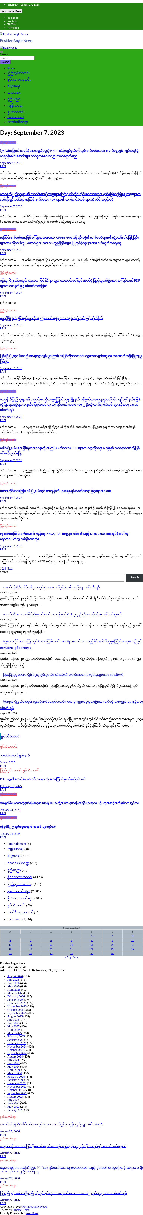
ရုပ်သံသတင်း (16, 112)
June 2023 (13, 1103)
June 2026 (13, 983)
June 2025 (13, 1023)
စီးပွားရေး (13, 86)
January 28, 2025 (10, 809)
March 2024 (14, 1073)
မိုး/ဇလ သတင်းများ (20, 898)
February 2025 (16, 1036)
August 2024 (15, 1056)
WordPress (32, 1213)
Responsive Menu (11, 11)
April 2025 (13, 1029)
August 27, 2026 (10, 1131)
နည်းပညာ (13, 99)
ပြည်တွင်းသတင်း (18, 73)
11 (10, 944)
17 (132, 944)
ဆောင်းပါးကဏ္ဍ (17, 121)
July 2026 (13, 979)
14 (71, 944)
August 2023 (15, 1096)
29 (92, 953)
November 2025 (17, 1006)
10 (132, 940)
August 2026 (15, 976)
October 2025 (15, 1009)
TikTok (11, 24)
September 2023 (17, 1093)
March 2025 (14, 1033)
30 (112, 953)
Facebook (13, 27)
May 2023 (13, 1106)
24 (132, 949)
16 (112, 944)
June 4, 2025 (7, 762)
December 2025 (16, 1003)
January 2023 (15, 1110)
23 (112, 949)
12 (30, 944)
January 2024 (15, 1079)
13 (51, 944)
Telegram (12, 17)
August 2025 (15, 1016)
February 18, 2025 (11, 786)
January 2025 (15, 1039)
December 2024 (16, 1043)
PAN (3, 166)
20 (51, 949)
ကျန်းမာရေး (15, 105)
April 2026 (13, 989)
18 (10, 949)
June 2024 (13, 1063)
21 (71, 949)
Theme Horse (21, 1209)
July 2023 (13, 1100)
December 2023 (16, 1083)
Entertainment (15, 117)
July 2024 (13, 1059)
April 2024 (13, 1069)
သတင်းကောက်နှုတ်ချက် (15, 755)
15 (92, 944)
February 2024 (16, 1076)
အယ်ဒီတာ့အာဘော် (20, 912)
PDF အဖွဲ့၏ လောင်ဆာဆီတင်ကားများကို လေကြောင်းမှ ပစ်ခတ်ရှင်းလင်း (43, 779)
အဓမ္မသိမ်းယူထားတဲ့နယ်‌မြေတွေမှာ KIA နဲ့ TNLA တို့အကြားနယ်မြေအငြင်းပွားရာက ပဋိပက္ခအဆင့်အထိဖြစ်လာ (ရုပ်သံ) (69, 803)
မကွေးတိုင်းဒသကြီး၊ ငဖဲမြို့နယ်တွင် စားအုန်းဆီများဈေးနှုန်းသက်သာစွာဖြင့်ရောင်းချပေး (55, 490)
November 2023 (17, 1086)
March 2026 (14, 993)
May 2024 (13, 1066)
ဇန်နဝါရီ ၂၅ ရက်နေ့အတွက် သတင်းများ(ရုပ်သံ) (28, 826)
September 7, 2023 (11, 163)
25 (10, 953)
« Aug (68, 957)
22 (92, 949)
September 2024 (17, 1053)
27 (51, 953)
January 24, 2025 (10, 833)
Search (4, 54)
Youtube (12, 21)
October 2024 (15, 1049)
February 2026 (16, 996)
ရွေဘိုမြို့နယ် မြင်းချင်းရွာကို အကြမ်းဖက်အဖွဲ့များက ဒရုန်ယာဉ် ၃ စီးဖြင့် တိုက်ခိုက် (51, 318)
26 (30, 953)
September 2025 (17, 1013)
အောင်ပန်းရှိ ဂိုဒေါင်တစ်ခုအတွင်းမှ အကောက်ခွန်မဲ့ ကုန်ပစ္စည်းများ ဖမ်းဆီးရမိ (51, 587)
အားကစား (14, 92)
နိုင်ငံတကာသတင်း (19, 79)
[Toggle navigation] (1, 52)
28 (71, 953)
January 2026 (15, 999)
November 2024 (17, 1046)
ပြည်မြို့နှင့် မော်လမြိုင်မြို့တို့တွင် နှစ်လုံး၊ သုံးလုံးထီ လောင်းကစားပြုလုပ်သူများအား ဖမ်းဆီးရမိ (63, 674)
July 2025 (13, 1019)
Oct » (75, 957)
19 (30, 949)
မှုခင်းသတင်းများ (18, 891)
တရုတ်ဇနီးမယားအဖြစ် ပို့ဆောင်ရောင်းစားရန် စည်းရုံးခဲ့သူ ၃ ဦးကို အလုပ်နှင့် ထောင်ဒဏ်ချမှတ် (62, 614)
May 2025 (13, 1026)
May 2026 (13, 986)
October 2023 (15, 1090)
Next (9, 568)
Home (11, 68)
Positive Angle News (16, 41)
